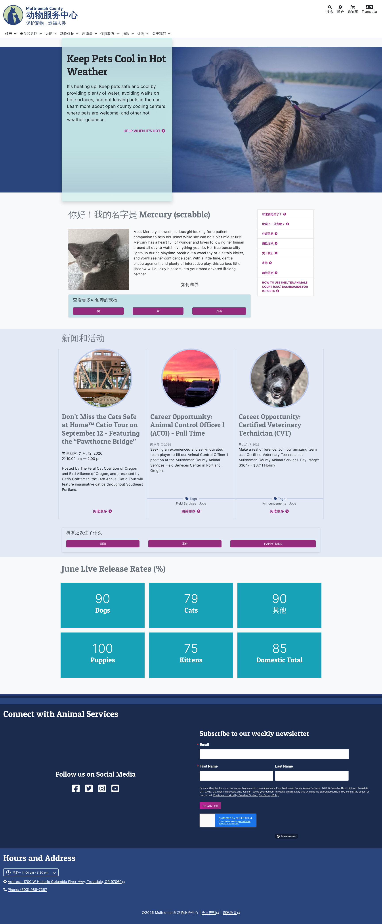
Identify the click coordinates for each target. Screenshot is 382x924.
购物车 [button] (353, 11)
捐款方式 (267, 243)
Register (210, 806)
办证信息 (267, 233)
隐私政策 (230, 912)
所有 (219, 311)
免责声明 (209, 912)
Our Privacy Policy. (269, 795)
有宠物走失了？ (272, 214)
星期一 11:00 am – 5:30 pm (30, 872)
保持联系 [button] (108, 33)
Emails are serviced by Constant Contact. (235, 795)
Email (204, 744)
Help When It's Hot (142, 131)
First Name (209, 766)
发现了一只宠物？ (273, 224)
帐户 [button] (340, 11)
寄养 (265, 263)
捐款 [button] (126, 33)
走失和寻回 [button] (29, 33)
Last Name (284, 766)
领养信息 (267, 272)
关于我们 (267, 253)
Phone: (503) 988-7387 (27, 889)
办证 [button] (49, 33)
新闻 (103, 543)
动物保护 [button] (67, 33)
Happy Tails (273, 543)
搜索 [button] (329, 11)
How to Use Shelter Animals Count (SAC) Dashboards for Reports (285, 287)
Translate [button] (369, 11)
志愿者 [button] (88, 33)
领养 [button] (9, 33)
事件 (185, 543)
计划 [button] (141, 33)
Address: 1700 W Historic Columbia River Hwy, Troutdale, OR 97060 (65, 881)
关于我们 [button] (159, 33)
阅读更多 (100, 511)
